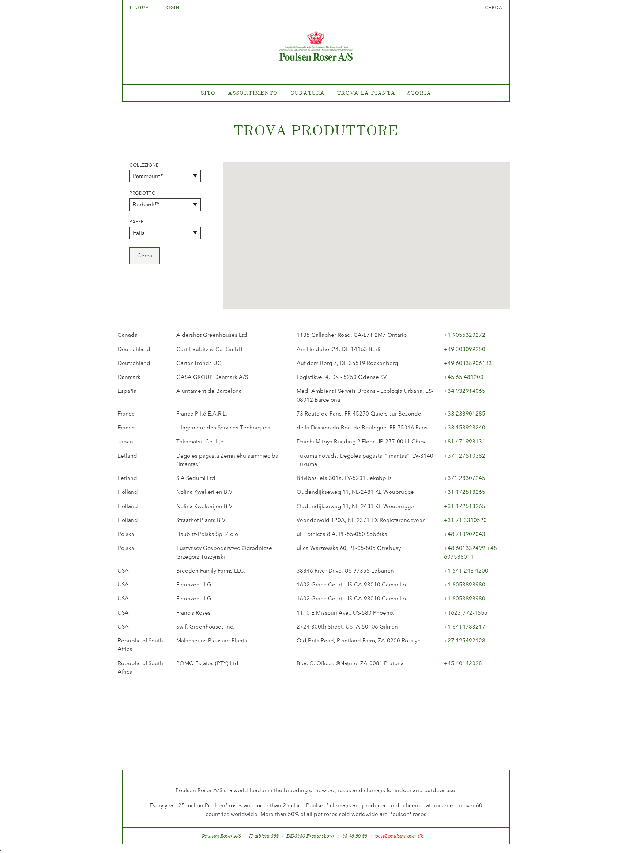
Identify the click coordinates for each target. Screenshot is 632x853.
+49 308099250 (464, 349)
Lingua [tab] (140, 7)
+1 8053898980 (464, 584)
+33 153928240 (464, 427)
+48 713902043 (464, 534)
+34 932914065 (464, 391)
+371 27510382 (464, 455)
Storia (419, 93)
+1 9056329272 (464, 335)
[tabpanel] (316, 93)
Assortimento (253, 93)
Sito (208, 93)
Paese (136, 221)
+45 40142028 (463, 663)
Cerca (493, 7)
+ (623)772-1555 (466, 613)
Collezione (144, 165)
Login (171, 7)
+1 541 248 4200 (466, 570)
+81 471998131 (464, 441)
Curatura (307, 93)
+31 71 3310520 (465, 520)
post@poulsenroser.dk (399, 836)
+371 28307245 (464, 478)
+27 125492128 (464, 640)
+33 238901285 (464, 413)
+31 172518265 (464, 492)
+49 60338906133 (468, 363)
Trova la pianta (366, 93)
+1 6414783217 (464, 626)
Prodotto (142, 193)
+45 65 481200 (464, 377)
